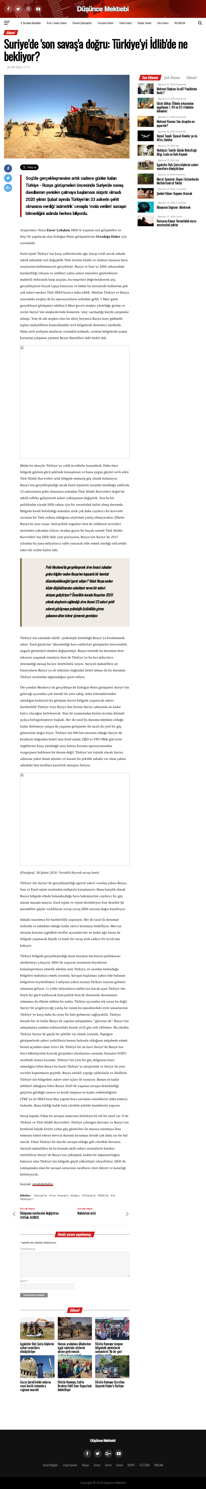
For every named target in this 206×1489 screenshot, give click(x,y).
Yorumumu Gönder (34, 1295)
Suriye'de (41, 1195)
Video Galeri (125, 23)
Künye (85, 1465)
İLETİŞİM (144, 1465)
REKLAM (158, 1465)
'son (53, 1195)
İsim (24, 1281)
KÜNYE (131, 1465)
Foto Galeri (163, 23)
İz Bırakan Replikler (31, 23)
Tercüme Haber (106, 23)
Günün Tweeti (144, 23)
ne (113, 1195)
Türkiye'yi (90, 1195)
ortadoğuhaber (42, 1184)
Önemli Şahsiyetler (82, 23)
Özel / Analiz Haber (57, 23)
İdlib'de (104, 1195)
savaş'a (63, 1195)
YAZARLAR (179, 23)
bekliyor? (27, 1199)
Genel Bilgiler (50, 1465)
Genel (97, 1465)
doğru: (76, 1195)
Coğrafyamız (70, 1465)
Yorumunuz (27, 1249)
